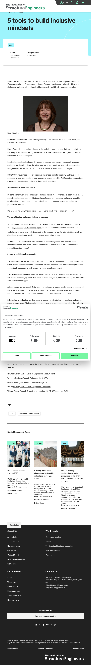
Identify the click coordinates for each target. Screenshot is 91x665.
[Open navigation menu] (82, 2)
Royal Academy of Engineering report (27, 227)
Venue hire (11, 582)
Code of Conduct (14, 555)
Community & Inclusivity (29, 413)
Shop (9, 578)
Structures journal (53, 550)
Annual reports (13, 541)
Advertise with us (14, 595)
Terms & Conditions (45, 649)
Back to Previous (16, 12)
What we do (52, 531)
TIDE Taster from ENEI (59, 391)
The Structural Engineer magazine (59, 546)
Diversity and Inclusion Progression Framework (31, 387)
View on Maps (62, 585)
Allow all (74, 356)
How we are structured (16, 559)
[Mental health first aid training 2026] (18, 455)
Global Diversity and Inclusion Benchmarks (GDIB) (27, 382)
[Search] (71, 2)
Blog (12, 413)
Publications (50, 555)
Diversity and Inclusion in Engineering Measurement (34, 374)
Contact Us (51, 571)
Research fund (13, 600)
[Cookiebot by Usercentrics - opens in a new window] (78, 307)
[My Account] (61, 2)
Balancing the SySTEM (39, 378)
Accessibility (12, 537)
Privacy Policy (12, 649)
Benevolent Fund (14, 586)
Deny (17, 356)
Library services (13, 591)
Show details (79, 348)
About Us (12, 531)
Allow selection (45, 356)
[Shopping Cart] (77, 2)
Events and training (53, 537)
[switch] (34, 340)
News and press (13, 546)
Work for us (11, 564)
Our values (11, 550)
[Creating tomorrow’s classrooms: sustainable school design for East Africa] (45, 455)
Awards (48, 541)
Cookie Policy (78, 649)
